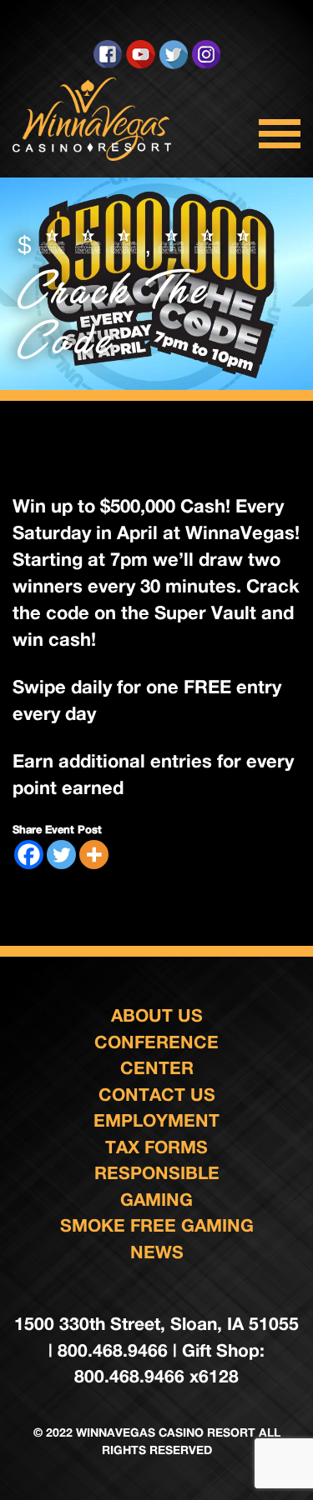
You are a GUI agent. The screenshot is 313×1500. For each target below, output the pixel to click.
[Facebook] (28, 854)
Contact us (156, 1094)
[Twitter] (61, 854)
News (157, 1252)
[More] (94, 854)
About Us (157, 1015)
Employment (156, 1120)
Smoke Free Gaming (157, 1225)
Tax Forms (156, 1147)
